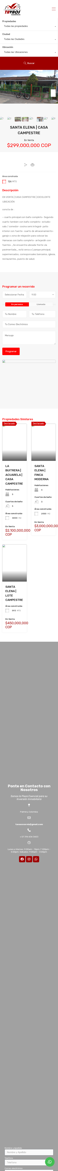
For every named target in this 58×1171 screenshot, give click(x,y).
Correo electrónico (14, 1168)
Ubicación (7, 47)
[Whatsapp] (36, 859)
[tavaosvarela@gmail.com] (29, 817)
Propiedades (9, 21)
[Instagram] (29, 859)
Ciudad (6, 34)
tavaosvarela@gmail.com (29, 824)
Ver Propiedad (14, 453)
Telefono (9, 1158)
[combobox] (29, 27)
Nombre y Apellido (13, 1148)
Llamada (41, 304)
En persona (17, 304)
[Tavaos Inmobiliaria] (12, 14)
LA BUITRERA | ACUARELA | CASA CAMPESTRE (14, 474)
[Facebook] (22, 859)
